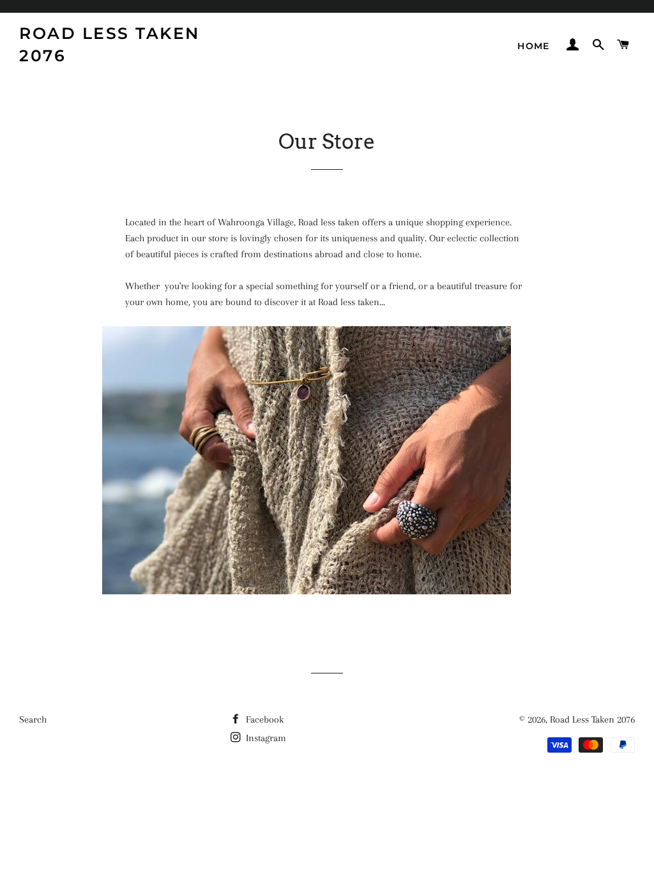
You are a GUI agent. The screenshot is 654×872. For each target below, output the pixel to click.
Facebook (263, 719)
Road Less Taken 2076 (109, 44)
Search (33, 719)
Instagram (264, 738)
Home (533, 46)
